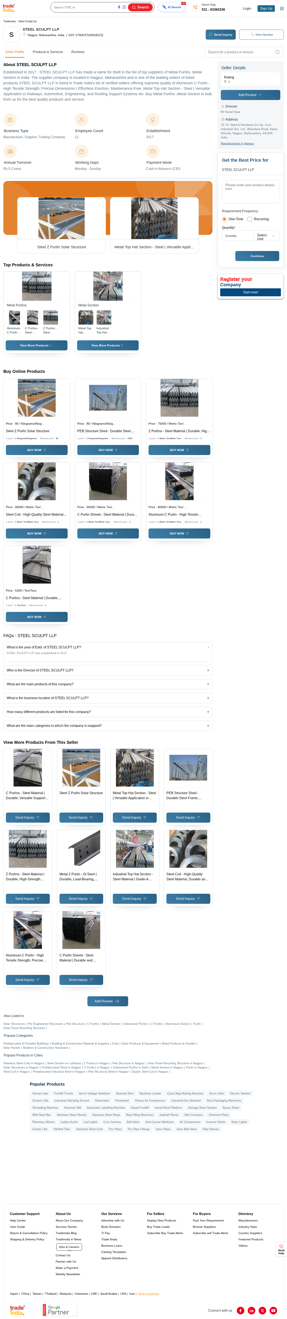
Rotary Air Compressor (150, 1100)
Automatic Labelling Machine (106, 1107)
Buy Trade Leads (158, 1226)
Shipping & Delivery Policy (27, 1239)
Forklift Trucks (63, 1093)
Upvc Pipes (163, 1129)
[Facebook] (241, 1311)
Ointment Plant (219, 1114)
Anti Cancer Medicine (159, 1122)
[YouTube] (273, 1311)
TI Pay (105, 1233)
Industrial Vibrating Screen (71, 1100)
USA (123, 1293)
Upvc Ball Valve (186, 1129)
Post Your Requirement (208, 1220)
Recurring (261, 219)
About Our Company (69, 1220)
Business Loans (111, 1245)
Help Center (18, 1220)
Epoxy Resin (231, 1107)
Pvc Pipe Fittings (139, 1129)
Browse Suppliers (204, 1226)
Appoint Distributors (114, 1258)
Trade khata (109, 1239)
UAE (94, 1293)
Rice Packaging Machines (224, 1100)
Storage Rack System (202, 1107)
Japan (14, 1293)
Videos (243, 1245)
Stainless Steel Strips (106, 1114)
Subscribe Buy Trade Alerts (165, 1233)
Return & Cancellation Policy (28, 1233)
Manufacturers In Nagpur (237, 143)
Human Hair (40, 1093)
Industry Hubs (247, 1226)
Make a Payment (67, 1268)
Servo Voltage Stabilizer (94, 1093)
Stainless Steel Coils (89, 1129)
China (25, 1293)
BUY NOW (34, 450)
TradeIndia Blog (66, 1233)
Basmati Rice (125, 1093)
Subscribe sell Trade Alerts (210, 1233)
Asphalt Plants (168, 1114)
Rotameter (102, 1100)
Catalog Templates (113, 1252)
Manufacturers (248, 1220)
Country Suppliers (250, 1233)
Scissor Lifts (40, 1100)
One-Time (236, 219)
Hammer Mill (72, 1107)
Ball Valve (133, 1122)
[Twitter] (262, 1311)
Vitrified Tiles (61, 1129)
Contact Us (63, 1255)
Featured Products (250, 1239)
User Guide (17, 1226)
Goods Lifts (39, 1129)
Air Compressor (190, 1122)
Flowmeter (122, 1100)
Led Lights (90, 1122)
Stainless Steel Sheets (71, 1114)
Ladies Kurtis (69, 1122)
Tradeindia (9, 21)
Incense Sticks (215, 1122)
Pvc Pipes (115, 1129)
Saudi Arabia (108, 1293)
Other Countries (148, 1293)
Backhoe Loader (150, 1093)
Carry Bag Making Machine (185, 1093)
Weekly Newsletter (68, 1274)
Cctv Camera (112, 1122)
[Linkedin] (251, 1311)
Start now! (250, 292)
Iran (132, 1293)
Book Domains (111, 1226)
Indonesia (81, 1293)
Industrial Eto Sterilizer (186, 1100)
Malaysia (65, 1293)
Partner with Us (66, 1261)
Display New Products (161, 1220)
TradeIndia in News (68, 1239)
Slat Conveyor (193, 1114)
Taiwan (37, 1293)
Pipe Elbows (211, 1129)
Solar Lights (239, 1122)
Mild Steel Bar (41, 1114)
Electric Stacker (240, 1093)
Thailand (51, 1293)
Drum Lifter (216, 1093)
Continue (257, 256)
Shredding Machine (45, 1107)
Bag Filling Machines (140, 1114)
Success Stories (66, 1226)
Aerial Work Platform (168, 1107)
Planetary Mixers (43, 1122)
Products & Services (48, 52)
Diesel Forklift (140, 1107)
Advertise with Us (112, 1220)
